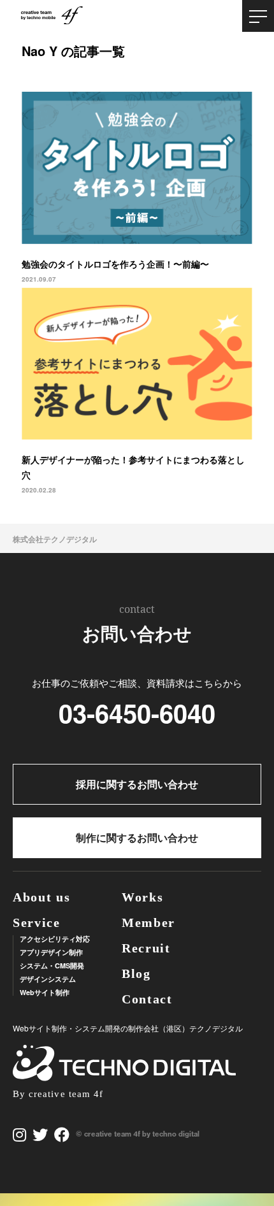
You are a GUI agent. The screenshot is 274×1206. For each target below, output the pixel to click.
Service (37, 922)
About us (42, 897)
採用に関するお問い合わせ (137, 784)
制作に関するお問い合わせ (137, 837)
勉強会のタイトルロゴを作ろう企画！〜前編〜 (115, 263)
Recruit (146, 948)
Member (148, 922)
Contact (147, 999)
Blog (136, 973)
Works (143, 897)
